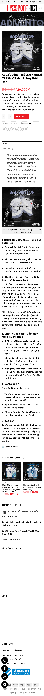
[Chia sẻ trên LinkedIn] (26, 129)
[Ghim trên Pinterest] (22, 129)
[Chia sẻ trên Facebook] (8, 129)
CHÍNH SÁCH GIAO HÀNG (13, 655)
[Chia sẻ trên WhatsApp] (4, 129)
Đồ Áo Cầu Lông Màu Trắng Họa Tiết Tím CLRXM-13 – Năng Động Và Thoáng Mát (11, 488)
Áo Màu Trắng (26, 123)
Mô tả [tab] (4, 144)
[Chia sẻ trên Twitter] (13, 129)
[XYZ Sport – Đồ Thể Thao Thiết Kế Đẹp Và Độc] (22, 8)
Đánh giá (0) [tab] (7, 149)
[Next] (42, 480)
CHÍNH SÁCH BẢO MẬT (12, 650)
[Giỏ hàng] (40, 8)
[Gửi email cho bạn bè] (17, 129)
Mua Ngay (21, 116)
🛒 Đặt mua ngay (10, 446)
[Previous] (1, 480)
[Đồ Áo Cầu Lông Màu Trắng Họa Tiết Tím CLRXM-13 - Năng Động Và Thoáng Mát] (11, 471)
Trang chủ (14, 16)
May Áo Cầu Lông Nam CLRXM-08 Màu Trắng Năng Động (32, 487)
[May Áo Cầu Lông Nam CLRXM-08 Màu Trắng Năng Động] (32, 471)
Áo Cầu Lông (28, 16)
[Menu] (3, 8)
